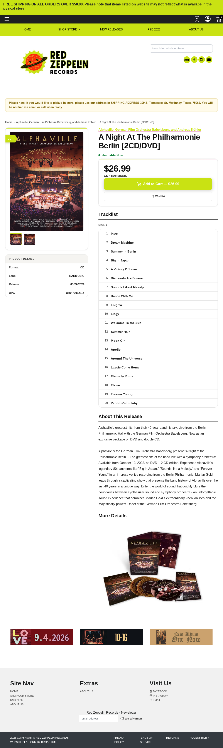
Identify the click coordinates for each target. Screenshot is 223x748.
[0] (219, 20)
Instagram (160, 695)
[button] (69, 29)
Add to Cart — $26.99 (161, 184)
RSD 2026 (153, 29)
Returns (172, 737)
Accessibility (199, 737)
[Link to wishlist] (197, 20)
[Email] (209, 59)
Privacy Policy (119, 740)
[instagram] (201, 59)
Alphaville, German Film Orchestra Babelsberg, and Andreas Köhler (56, 122)
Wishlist (160, 196)
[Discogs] (187, 60)
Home (8, 122)
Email (156, 700)
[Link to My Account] (208, 20)
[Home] (54, 62)
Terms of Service (145, 740)
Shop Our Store (22, 695)
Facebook (159, 691)
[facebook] (194, 59)
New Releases (111, 29)
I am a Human (132, 718)
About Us (196, 29)
